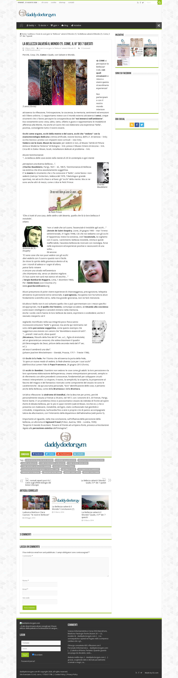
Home (24, 34)
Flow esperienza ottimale (64, 466)
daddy (31, 25)
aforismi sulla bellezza (65, 460)
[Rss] (138, 2)
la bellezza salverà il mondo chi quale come (40, 469)
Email (25, 589)
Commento (28, 556)
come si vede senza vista (77, 463)
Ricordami (38, 655)
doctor (43, 25)
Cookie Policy (60, 674)
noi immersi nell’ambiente (89, 469)
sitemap (62, 2)
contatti (71, 2)
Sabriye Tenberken (39, 176)
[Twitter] (143, 2)
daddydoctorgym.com (29, 672)
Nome (26, 581)
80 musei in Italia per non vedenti (39, 460)
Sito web (26, 598)
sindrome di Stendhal (31, 472)
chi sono (44, 2)
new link (77, 140)
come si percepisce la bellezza (52, 463)
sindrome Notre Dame (52, 472)
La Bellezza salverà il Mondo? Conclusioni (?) (63, 507)
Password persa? (28, 661)
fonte (32, 106)
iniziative (77, 25)
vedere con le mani (91, 472)
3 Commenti (85, 48)
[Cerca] (160, 2)
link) (105, 137)
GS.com (155, 673)
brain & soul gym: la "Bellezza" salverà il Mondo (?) (56, 34)
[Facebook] (140, 2)
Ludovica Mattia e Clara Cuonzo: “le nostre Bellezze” (36, 513)
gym (55, 25)
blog (66, 25)
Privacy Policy (72, 674)
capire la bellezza (29, 463)
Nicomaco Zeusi (68, 469)
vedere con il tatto (72, 472)
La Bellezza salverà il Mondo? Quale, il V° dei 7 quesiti (93, 481)
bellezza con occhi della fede (91, 460)
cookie (53, 2)
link (63, 146)
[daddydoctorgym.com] (37, 13)
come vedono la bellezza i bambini (36, 466)
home (21, 25)
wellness (31, 34)
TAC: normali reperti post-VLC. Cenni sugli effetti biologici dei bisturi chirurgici (38, 482)
